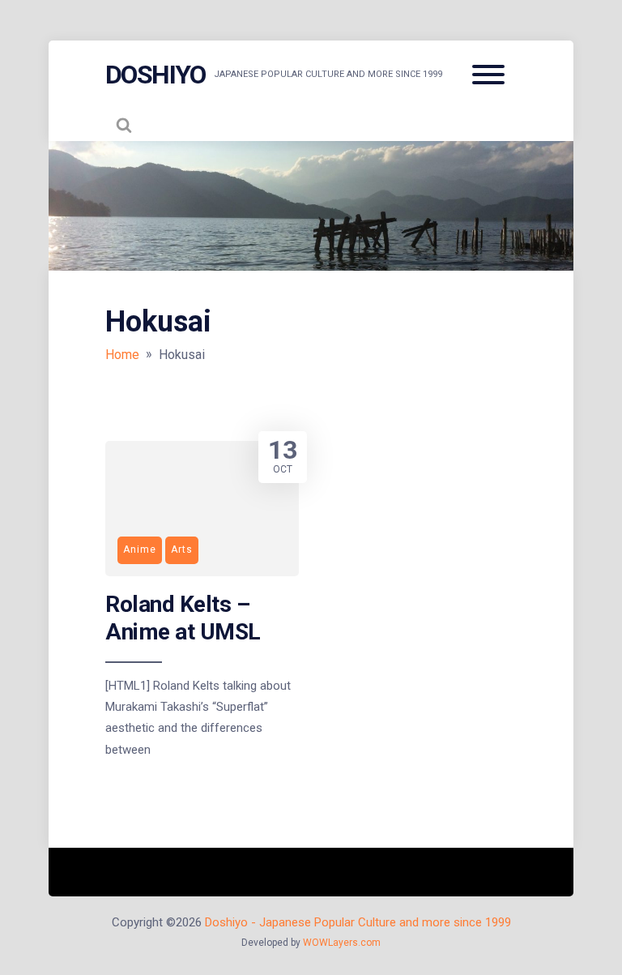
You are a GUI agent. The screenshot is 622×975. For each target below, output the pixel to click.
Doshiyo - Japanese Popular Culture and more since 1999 (358, 922)
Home (122, 354)
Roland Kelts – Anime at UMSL (183, 618)
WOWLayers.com (342, 942)
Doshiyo (155, 74)
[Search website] (123, 125)
